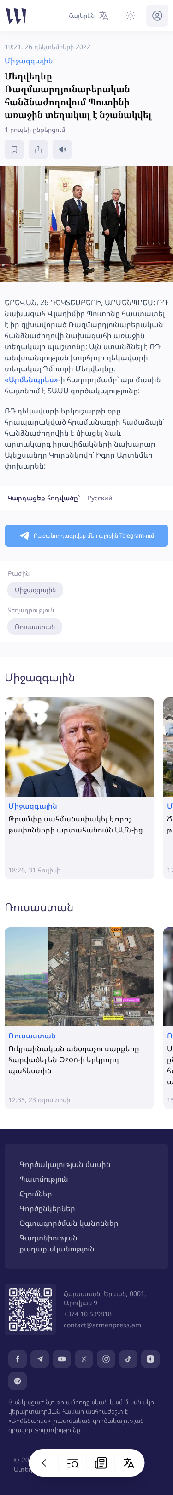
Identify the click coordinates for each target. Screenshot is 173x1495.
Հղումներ (35, 1194)
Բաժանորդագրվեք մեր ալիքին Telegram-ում (94, 535)
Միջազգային (35, 589)
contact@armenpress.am (102, 1324)
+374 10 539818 (88, 1313)
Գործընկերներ (47, 1208)
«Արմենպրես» (31, 379)
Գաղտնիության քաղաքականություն (57, 1243)
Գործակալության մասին (65, 1164)
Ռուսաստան (35, 626)
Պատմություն (43, 1179)
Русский (100, 497)
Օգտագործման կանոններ (69, 1223)
